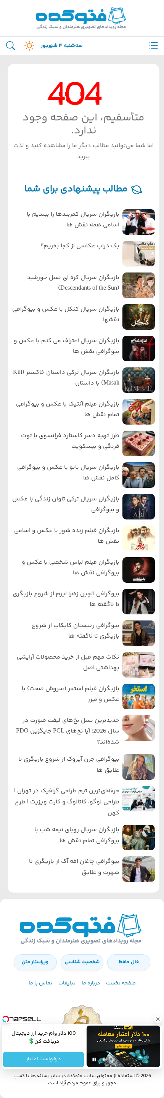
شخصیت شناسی (82, 962)
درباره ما (91, 983)
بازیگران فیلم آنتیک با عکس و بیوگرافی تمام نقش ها (67, 409)
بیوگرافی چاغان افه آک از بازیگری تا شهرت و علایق (74, 867)
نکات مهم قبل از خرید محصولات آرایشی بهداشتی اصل (68, 662)
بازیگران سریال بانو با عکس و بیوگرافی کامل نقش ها (68, 473)
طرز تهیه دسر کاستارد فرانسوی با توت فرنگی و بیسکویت (70, 441)
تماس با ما (40, 983)
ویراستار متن (35, 962)
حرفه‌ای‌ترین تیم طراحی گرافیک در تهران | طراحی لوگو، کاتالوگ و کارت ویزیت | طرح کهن (66, 802)
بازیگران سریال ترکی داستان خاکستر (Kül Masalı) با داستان (66, 378)
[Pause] (94, 1059)
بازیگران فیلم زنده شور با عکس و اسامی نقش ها (66, 536)
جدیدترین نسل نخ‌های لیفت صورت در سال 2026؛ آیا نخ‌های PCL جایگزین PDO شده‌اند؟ (67, 731)
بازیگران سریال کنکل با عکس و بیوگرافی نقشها (65, 315)
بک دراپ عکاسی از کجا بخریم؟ (79, 246)
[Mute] (104, 1059)
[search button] (11, 46)
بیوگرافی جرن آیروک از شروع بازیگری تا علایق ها (68, 765)
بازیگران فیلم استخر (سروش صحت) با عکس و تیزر (70, 694)
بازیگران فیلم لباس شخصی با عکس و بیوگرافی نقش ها (70, 568)
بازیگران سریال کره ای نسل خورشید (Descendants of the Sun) (73, 283)
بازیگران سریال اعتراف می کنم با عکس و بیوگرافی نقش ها (66, 346)
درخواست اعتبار (43, 1059)
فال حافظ (129, 962)
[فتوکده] (82, 18)
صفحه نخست (121, 983)
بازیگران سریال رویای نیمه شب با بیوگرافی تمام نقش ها (76, 835)
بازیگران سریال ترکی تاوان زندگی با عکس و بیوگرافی (65, 504)
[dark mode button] (28, 46)
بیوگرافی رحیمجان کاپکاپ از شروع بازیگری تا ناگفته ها (75, 631)
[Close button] (158, 1019)
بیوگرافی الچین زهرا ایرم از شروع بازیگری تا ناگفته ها (66, 599)
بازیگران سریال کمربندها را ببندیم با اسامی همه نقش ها (73, 220)
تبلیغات (67, 983)
